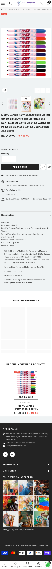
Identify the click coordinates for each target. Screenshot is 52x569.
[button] (43, 90)
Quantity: (5, 153)
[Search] (10, 3)
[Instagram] (12, 454)
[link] (13, 346)
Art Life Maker (26, 403)
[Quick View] (36, 377)
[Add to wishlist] (43, 167)
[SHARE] (49, 167)
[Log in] (41, 3)
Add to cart (20, 167)
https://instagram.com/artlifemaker (18, 530)
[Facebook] (5, 454)
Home (3, 9)
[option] (26, 53)
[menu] (3, 3)
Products (12, 9)
